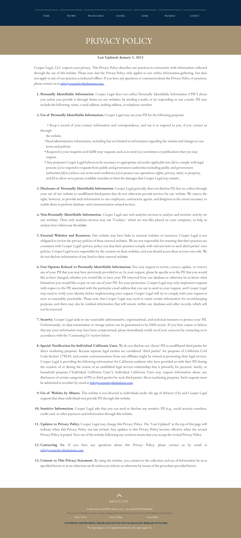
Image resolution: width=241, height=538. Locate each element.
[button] (120, 14)
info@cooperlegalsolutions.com (111, 382)
